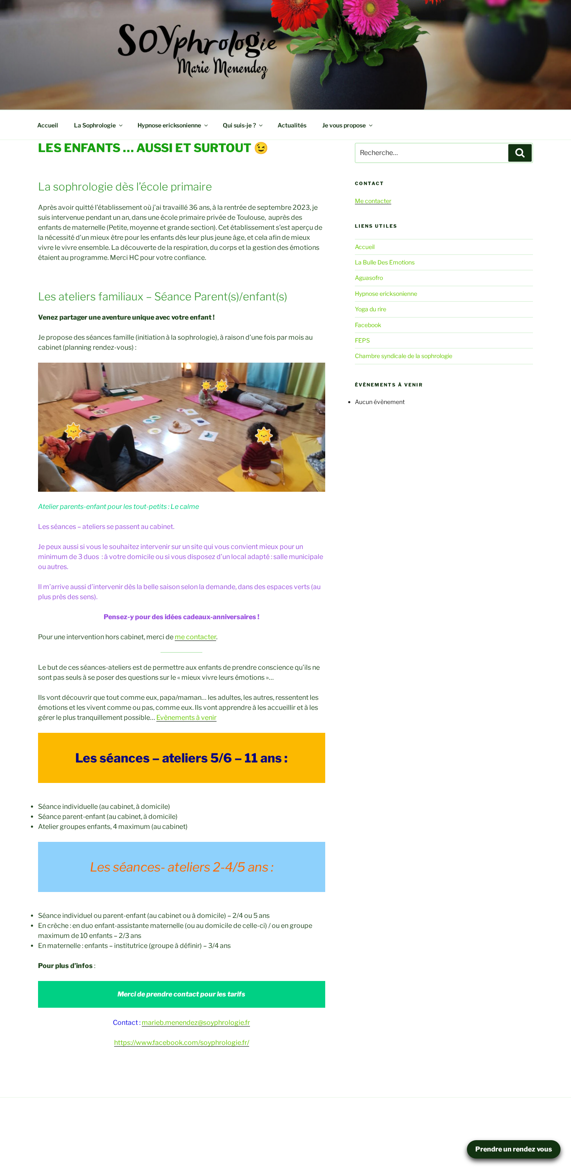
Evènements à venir (186, 718)
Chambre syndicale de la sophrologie (403, 355)
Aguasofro (369, 277)
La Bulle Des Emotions (385, 262)
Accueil (47, 125)
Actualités (292, 125)
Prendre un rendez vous (513, 1149)
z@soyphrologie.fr (222, 1023)
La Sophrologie (95, 125)
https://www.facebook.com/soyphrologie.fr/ (181, 1043)
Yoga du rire (370, 309)
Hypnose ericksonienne (169, 125)
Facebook (368, 324)
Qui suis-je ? (239, 125)
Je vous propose (344, 125)
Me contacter (373, 200)
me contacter (195, 637)
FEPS (362, 340)
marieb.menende (168, 1023)
